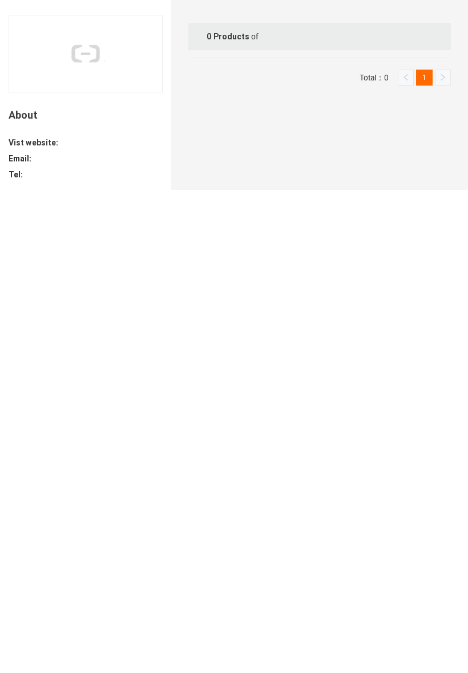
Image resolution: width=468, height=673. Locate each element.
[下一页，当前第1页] (443, 78)
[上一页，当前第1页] (406, 78)
